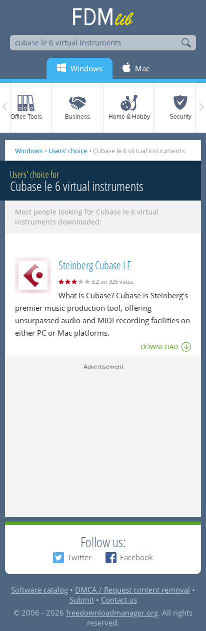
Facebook (136, 557)
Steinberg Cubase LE (94, 264)
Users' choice (67, 150)
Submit (82, 600)
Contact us (119, 600)
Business (77, 116)
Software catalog (39, 590)
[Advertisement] (103, 441)
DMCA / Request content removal (132, 590)
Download (159, 346)
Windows (28, 150)
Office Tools (26, 116)
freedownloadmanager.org (112, 613)
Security (181, 116)
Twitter (80, 557)
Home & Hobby (129, 116)
